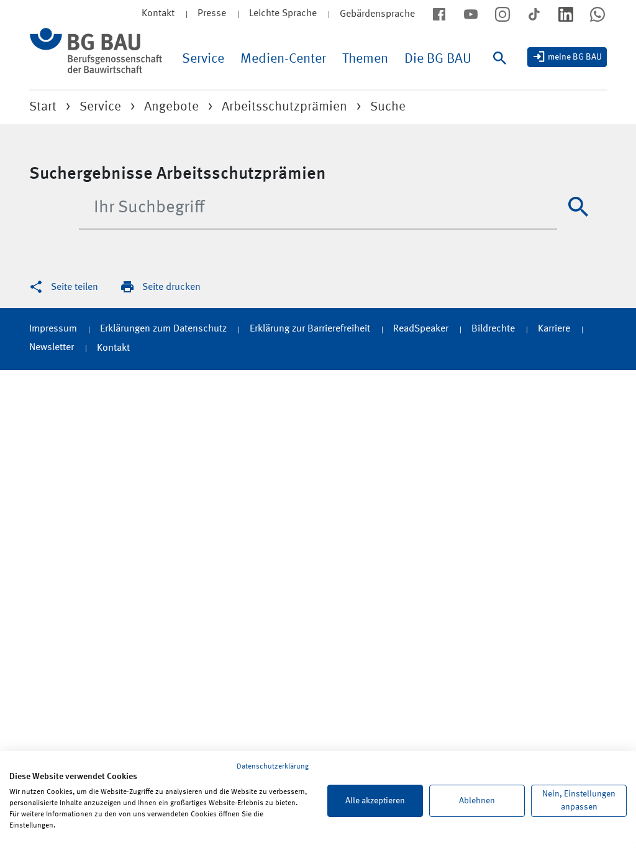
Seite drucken (171, 287)
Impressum (53, 329)
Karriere (554, 329)
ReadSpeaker (420, 329)
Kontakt (113, 348)
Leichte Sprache (283, 14)
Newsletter (51, 348)
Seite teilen (74, 287)
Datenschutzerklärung (273, 766)
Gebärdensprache (377, 14)
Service (203, 59)
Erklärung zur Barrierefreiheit (310, 329)
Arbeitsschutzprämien (284, 107)
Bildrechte (493, 329)
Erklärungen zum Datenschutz (163, 329)
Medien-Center (283, 59)
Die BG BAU (437, 59)
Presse (212, 14)
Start (43, 107)
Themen (365, 59)
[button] (578, 207)
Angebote (171, 107)
